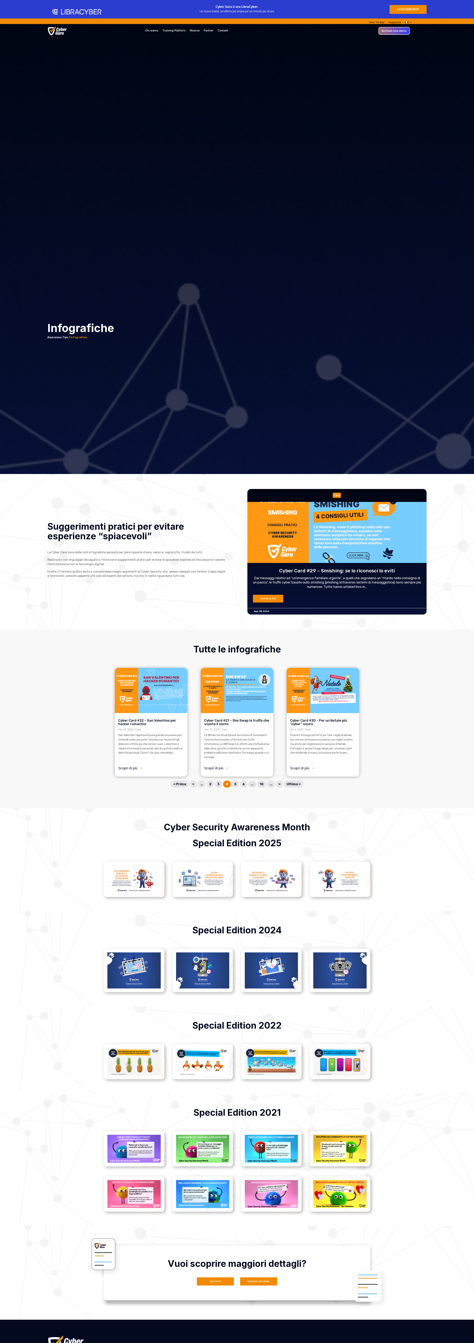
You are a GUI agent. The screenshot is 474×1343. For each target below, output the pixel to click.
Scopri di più (127, 768)
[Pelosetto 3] (271, 1161)
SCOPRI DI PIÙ (326, 598)
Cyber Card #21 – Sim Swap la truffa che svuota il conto (236, 722)
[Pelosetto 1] (134, 1161)
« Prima (179, 784)
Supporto (395, 22)
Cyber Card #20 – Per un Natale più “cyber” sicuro (318, 722)
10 (261, 784)
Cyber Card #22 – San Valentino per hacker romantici (147, 722)
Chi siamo (151, 30)
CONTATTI (215, 1281)
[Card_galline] (202, 1074)
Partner (208, 30)
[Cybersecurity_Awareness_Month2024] (134, 892)
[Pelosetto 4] (340, 1161)
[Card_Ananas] (134, 1074)
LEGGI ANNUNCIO (408, 9)
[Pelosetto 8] (340, 1207)
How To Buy (377, 22)
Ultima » (294, 784)
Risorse (195, 30)
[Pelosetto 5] (134, 1207)
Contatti (223, 30)
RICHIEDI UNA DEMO (259, 1281)
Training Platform (174, 30)
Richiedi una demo (394, 31)
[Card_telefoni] (340, 1074)
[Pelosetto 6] (202, 1207)
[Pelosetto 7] (271, 1207)
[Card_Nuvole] (271, 1074)
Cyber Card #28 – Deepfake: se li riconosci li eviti (394, 571)
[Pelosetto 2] (202, 1161)
